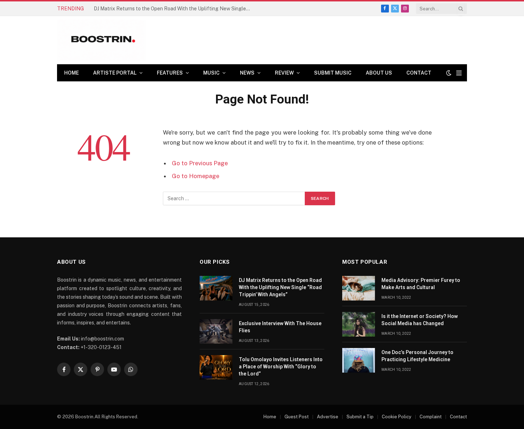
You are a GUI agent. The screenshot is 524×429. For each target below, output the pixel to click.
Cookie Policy (396, 416)
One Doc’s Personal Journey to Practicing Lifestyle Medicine (417, 355)
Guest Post (296, 416)
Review (284, 73)
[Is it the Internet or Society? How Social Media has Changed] (358, 324)
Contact (418, 73)
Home (71, 73)
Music (211, 73)
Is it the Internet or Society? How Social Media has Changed (419, 319)
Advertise (327, 416)
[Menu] (459, 73)
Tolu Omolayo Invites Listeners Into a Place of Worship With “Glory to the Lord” (281, 367)
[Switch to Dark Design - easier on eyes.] (449, 73)
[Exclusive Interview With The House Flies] (216, 331)
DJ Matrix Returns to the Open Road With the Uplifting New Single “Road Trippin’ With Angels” (280, 287)
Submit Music (332, 73)
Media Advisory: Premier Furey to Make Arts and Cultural (420, 283)
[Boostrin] (101, 40)
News (247, 73)
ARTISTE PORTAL (115, 73)
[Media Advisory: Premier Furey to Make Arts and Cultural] (358, 288)
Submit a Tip (360, 416)
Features (170, 73)
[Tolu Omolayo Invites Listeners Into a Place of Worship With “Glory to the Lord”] (216, 367)
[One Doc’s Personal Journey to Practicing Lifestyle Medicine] (358, 360)
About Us (379, 73)
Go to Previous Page (200, 163)
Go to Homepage (195, 176)
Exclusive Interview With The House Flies (141, 8)
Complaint (431, 416)
